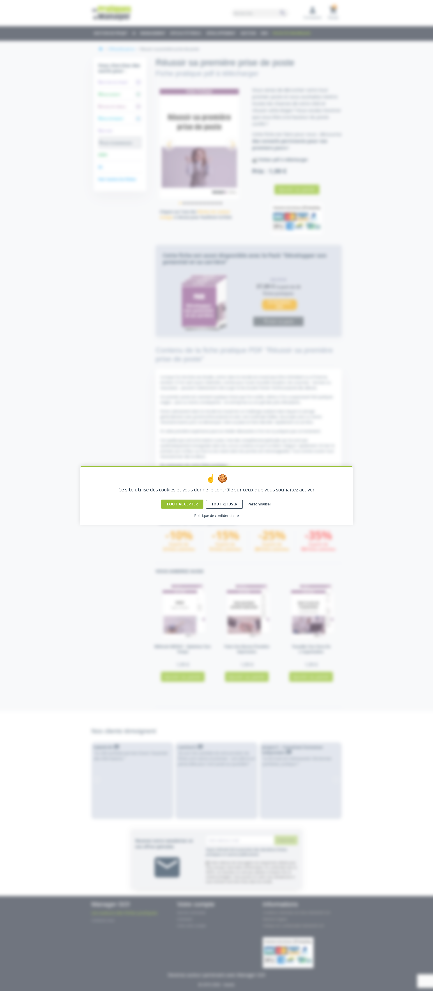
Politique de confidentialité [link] (216, 515)
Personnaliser (259, 504)
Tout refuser (224, 504)
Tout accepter (182, 504)
